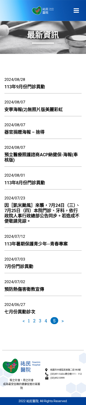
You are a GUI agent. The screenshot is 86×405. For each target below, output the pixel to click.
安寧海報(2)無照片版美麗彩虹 (33, 109)
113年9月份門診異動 (24, 86)
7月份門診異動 (18, 266)
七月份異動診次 (19, 311)
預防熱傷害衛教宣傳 (24, 289)
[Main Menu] (76, 10)
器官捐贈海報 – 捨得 (24, 132)
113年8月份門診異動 (24, 182)
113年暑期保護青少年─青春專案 (36, 244)
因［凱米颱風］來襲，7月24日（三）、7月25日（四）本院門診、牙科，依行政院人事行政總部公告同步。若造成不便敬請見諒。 (42, 213)
